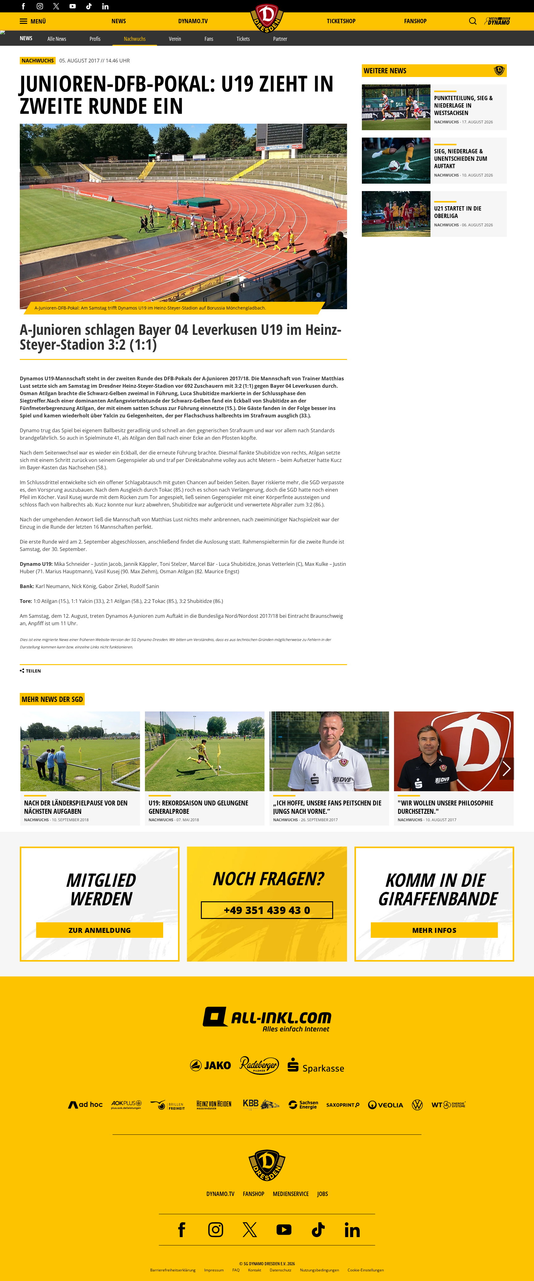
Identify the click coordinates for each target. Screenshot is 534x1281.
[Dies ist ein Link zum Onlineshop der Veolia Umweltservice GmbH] (386, 1104)
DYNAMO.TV (193, 21)
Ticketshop (341, 21)
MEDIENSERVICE (291, 1193)
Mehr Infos (434, 930)
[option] (80, 768)
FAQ (235, 1270)
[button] (472, 21)
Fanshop (415, 21)
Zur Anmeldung (100, 930)
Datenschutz (280, 1270)
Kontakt (254, 1270)
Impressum (214, 1270)
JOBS (322, 1193)
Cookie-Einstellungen (366, 1270)
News (119, 21)
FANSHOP (253, 1193)
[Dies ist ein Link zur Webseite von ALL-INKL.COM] (267, 1018)
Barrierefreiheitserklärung (173, 1270)
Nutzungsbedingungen (319, 1270)
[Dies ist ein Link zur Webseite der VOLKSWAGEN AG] (417, 1104)
